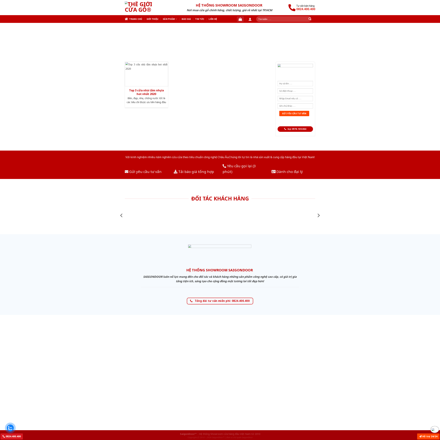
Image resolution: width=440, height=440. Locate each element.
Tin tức (199, 19)
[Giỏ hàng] (240, 19)
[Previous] (122, 215)
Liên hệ (213, 19)
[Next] (318, 215)
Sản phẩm (169, 19)
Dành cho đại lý (289, 171)
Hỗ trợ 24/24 (429, 436)
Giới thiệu (152, 19)
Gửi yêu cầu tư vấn (145, 171)
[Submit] (310, 19)
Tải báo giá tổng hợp (195, 171)
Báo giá (186, 19)
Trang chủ (135, 19)
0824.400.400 (13, 436)
